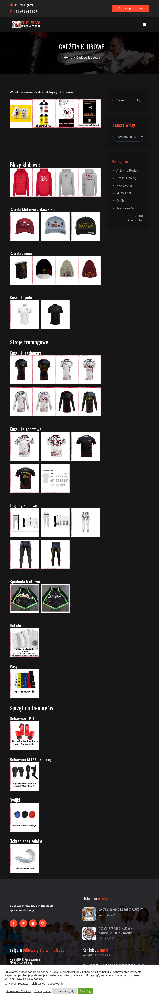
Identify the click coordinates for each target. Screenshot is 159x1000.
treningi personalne (135, 218)
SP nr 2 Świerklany (21, 963)
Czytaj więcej (42, 991)
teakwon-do (125, 208)
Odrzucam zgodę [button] (64, 991)
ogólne (121, 200)
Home (68, 57)
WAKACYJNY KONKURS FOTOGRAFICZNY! (121, 909)
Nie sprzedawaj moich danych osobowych (35, 983)
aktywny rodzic (127, 170)
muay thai (123, 193)
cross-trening (126, 178)
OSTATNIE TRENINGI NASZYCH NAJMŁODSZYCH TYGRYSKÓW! (115, 930)
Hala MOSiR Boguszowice (25, 959)
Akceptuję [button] (85, 991)
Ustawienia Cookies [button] (18, 991)
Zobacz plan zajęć (130, 8)
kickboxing (124, 185)
